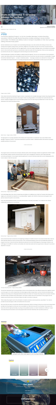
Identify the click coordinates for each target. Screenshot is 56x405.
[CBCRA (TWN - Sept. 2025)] (28, 34)
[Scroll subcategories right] (47, 370)
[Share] (1, 27)
